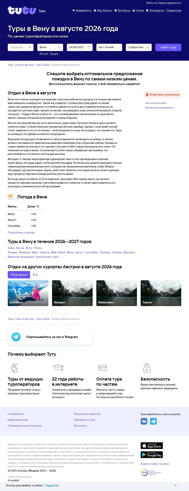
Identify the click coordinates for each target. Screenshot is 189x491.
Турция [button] (54, 53)
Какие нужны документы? (159, 107)
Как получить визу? (156, 102)
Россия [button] (44, 53)
